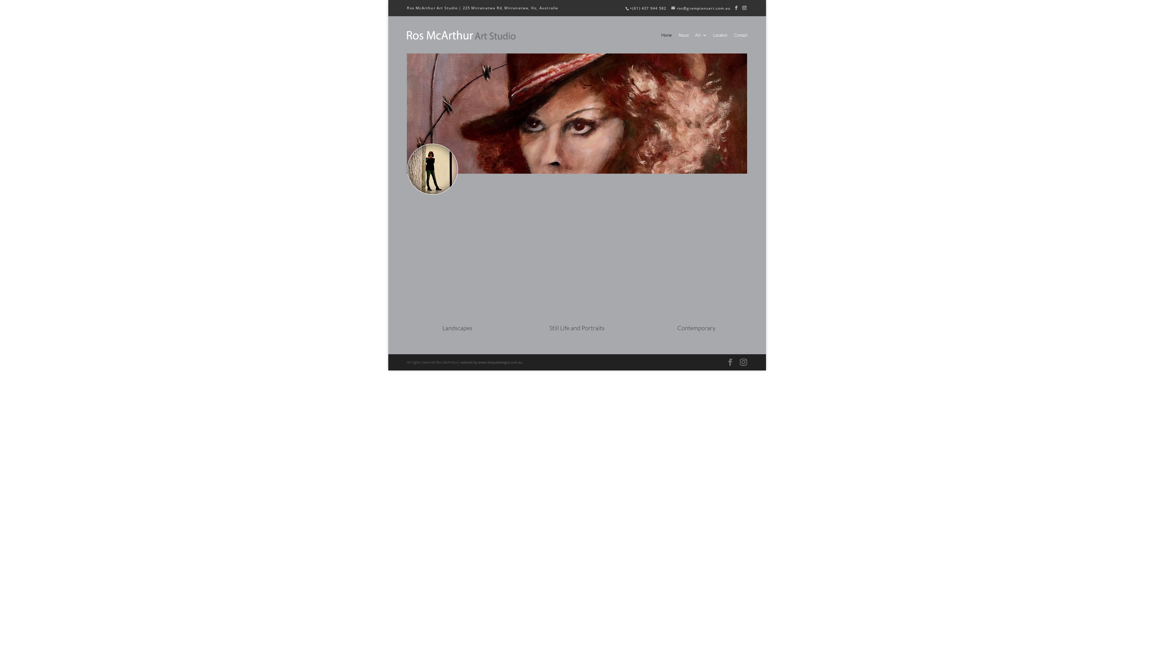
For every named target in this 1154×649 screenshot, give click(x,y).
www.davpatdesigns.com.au (500, 362)
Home (666, 35)
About (683, 35)
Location (720, 35)
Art (698, 35)
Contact (740, 35)
